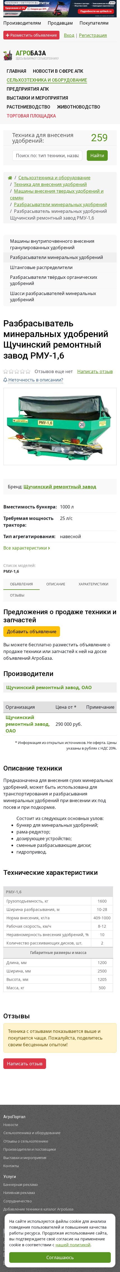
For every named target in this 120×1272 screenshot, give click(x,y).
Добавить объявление (31, 631)
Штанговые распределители (41, 267)
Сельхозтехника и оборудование (32, 1132)
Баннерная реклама (20, 1184)
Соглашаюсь (60, 1257)
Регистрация (93, 35)
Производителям (22, 23)
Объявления (21, 584)
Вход (69, 35)
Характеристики (93, 584)
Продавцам (60, 23)
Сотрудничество (17, 1200)
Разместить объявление (33, 35)
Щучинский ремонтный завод (59, 487)
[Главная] (10, 178)
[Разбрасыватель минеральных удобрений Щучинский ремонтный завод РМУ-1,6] (60, 426)
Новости (10, 1124)
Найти (97, 155)
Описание (55, 584)
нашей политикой (73, 1244)
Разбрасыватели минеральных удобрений (56, 257)
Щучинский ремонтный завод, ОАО (49, 687)
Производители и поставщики (29, 1149)
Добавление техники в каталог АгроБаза (38, 1209)
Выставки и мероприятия (24, 1157)
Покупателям (94, 23)
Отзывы (17, 595)
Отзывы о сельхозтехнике (25, 1141)
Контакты (11, 1165)
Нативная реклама (19, 1192)
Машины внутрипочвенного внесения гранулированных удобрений (52, 244)
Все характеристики (25, 548)
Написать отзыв (95, 371)
